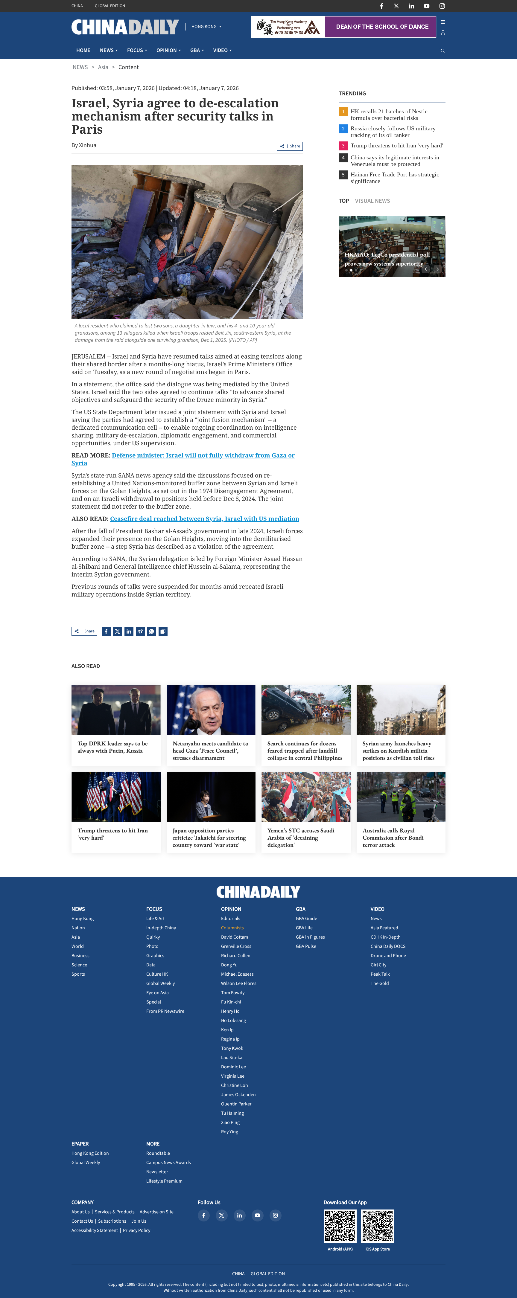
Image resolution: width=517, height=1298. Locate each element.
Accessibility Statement (95, 1230)
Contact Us (82, 1221)
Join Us (138, 1221)
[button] (346, 270)
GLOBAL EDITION (110, 6)
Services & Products (115, 1212)
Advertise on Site (157, 1212)
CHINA (77, 6)
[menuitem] (204, 27)
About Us (81, 1212)
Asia (103, 67)
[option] (391, 246)
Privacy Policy (136, 1230)
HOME (83, 50)
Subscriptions (112, 1221)
